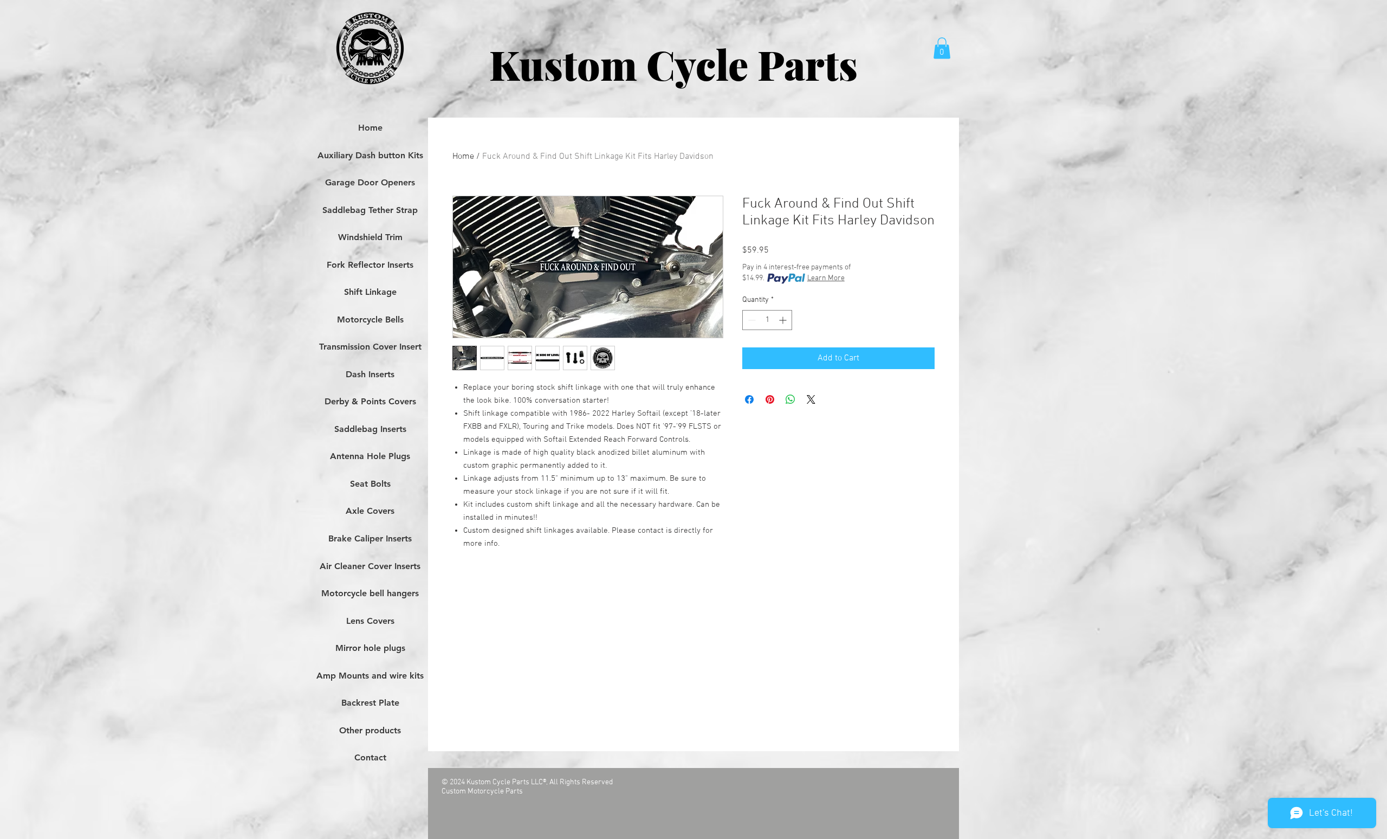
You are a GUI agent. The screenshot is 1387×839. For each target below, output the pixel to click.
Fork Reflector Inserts (370, 265)
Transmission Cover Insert (370, 346)
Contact (370, 757)
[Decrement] (750, 320)
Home (463, 156)
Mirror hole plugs (370, 648)
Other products (370, 730)
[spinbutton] (767, 320)
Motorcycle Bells (370, 319)
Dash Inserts (370, 374)
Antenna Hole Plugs (370, 456)
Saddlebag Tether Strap (370, 210)
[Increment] (783, 320)
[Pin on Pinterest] (769, 399)
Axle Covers (370, 511)
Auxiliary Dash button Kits (370, 155)
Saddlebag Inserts (370, 429)
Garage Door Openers (370, 182)
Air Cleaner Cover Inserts (370, 566)
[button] (942, 48)
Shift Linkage (370, 292)
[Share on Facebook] (749, 399)
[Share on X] (811, 399)
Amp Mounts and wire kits (370, 675)
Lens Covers (370, 621)
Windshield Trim (370, 237)
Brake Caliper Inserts (370, 538)
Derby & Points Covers (370, 401)
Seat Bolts (370, 484)
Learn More (826, 278)
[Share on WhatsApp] (790, 399)
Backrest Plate (370, 703)
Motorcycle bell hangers (370, 593)
